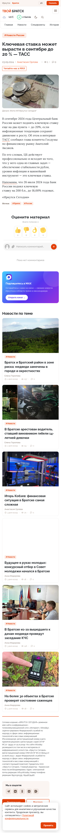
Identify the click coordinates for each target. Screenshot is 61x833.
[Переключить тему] (36, 17)
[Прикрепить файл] (13, 246)
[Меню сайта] (55, 11)
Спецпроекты (38, 25)
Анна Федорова (12, 576)
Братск (15, 3)
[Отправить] (54, 247)
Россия (29, 203)
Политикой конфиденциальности (19, 817)
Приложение (13, 802)
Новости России (15, 35)
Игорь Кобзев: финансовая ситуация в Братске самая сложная (25, 500)
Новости (22, 25)
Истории (54, 25)
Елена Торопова (12, 376)
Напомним (9, 182)
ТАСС (6, 139)
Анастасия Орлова (27, 62)
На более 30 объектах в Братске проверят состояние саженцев (29, 698)
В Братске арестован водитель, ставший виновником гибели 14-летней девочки (29, 433)
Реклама (38, 802)
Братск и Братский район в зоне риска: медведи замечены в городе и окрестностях (29, 367)
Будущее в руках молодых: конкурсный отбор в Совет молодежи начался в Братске (27, 567)
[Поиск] (42, 17)
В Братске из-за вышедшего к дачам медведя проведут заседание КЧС (27, 634)
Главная (9, 25)
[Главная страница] (13, 10)
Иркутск (6, 3)
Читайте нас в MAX (14, 68)
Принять (48, 825)
